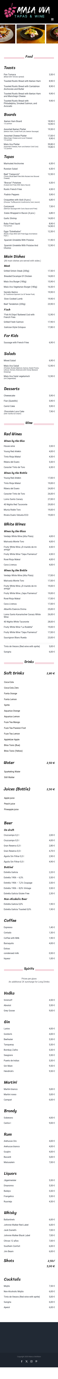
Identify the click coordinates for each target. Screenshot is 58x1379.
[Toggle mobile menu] (52, 19)
